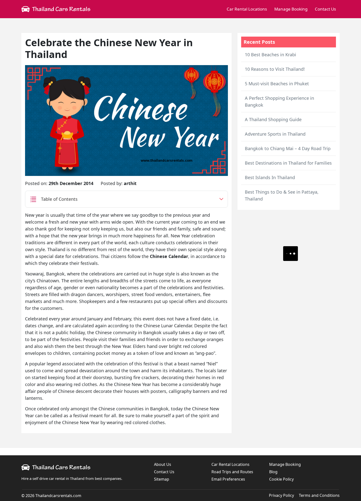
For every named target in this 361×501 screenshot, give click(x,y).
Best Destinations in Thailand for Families (288, 163)
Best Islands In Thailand (270, 177)
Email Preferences (228, 479)
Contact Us (325, 9)
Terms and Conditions (319, 495)
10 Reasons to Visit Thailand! (275, 69)
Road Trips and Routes (232, 471)
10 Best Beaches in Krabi (270, 54)
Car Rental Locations (247, 9)
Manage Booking (290, 9)
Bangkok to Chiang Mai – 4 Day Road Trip (288, 148)
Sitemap (161, 479)
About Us (162, 464)
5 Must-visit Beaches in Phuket (277, 83)
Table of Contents (59, 199)
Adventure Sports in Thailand (275, 134)
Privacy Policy (281, 495)
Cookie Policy (281, 479)
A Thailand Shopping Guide (273, 119)
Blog (273, 471)
